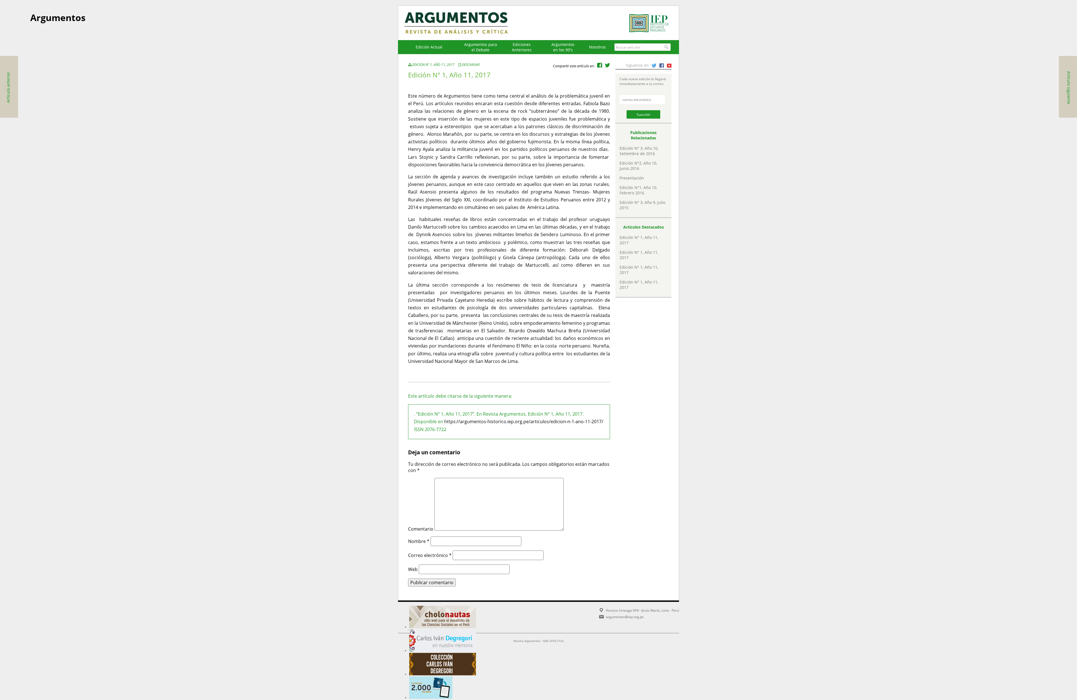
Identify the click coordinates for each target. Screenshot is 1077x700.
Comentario (420, 529)
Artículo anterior (8, 87)
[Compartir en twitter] (607, 65)
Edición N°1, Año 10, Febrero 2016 (638, 190)
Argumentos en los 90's (562, 47)
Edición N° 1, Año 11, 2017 (433, 64)
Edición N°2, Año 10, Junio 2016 (638, 165)
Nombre (418, 541)
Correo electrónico (430, 555)
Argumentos (461, 22)
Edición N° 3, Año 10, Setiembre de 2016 (639, 151)
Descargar (471, 64)
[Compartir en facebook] (599, 65)
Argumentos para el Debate (480, 47)
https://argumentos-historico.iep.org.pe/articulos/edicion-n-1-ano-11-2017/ (523, 421)
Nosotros (597, 47)
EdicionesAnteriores (521, 47)
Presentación (632, 178)
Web (413, 569)
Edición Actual (429, 47)
